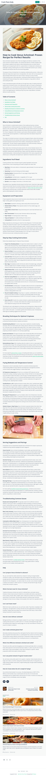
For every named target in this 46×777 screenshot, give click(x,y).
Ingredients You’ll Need (10, 102)
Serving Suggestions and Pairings (12, 113)
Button (37, 2)
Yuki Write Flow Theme (22, 774)
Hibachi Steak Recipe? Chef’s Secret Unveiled (13, 725)
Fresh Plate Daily (7, 2)
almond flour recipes (16, 353)
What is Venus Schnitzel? (10, 100)
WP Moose (34, 774)
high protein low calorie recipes (35, 187)
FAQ (6, 117)
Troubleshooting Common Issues (12, 115)
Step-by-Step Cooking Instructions (12, 106)
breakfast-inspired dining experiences (19, 488)
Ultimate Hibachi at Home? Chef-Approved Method (15, 744)
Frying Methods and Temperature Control (14, 110)
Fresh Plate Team (20, 17)
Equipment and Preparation (11, 104)
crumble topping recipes (18, 559)
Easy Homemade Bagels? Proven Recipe (12, 707)
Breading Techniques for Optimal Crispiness (15, 108)
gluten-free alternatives (38, 356)
